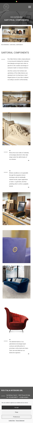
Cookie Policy (12, 420)
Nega (16, 412)
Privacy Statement (20, 420)
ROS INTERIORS (5, 44)
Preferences (16, 417)
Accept (16, 407)
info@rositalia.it (24, 397)
